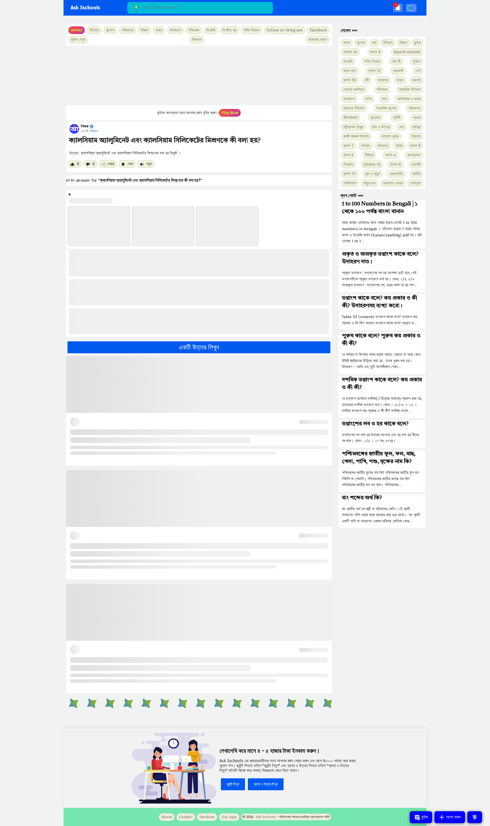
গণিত (368, 98)
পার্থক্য (365, 145)
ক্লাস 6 (395, 164)
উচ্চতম (416, 136)
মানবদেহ (382, 145)
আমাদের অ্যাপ (317, 39)
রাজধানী (398, 70)
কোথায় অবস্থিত (354, 89)
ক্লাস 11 (349, 173)
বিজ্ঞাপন (197, 39)
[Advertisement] (199, 75)
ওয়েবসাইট (396, 173)
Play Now (229, 112)
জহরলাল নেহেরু (393, 183)
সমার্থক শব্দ (350, 52)
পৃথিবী (396, 117)
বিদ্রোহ (348, 164)
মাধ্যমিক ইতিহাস (410, 89)
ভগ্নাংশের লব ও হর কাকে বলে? (375, 424)
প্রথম (417, 117)
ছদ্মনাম (416, 80)
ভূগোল (361, 42)
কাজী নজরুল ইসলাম (356, 136)
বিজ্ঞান (403, 42)
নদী (367, 80)
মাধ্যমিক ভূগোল (386, 108)
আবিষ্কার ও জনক (409, 98)
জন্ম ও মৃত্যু (373, 173)
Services (207, 817)
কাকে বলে (349, 70)
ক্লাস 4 (390, 155)
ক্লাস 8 (415, 145)
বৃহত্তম (375, 117)
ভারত (400, 80)
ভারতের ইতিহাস (353, 108)
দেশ (418, 70)
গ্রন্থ (399, 145)
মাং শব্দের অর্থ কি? (362, 498)
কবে (384, 98)
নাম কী (396, 61)
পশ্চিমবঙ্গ (193, 30)
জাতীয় (417, 173)
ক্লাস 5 (348, 155)
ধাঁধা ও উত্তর (381, 127)
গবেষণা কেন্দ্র (390, 136)
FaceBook (318, 30)
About (166, 817)
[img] (398, 7)
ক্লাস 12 (374, 70)
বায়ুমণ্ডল (369, 183)
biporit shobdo (407, 52)
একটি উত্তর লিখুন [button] (199, 347)
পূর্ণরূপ (417, 61)
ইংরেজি (210, 30)
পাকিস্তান (349, 183)
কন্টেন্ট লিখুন (233, 784)
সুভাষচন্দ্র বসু (372, 164)
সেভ (129, 163)
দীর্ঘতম (369, 155)
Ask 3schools (85, 8)
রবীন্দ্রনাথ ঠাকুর (353, 127)
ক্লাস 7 (348, 145)
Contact (186, 817)
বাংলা (346, 42)
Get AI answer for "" (137, 180)
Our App (229, 817)
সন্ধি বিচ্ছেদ (251, 30)
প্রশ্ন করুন (453, 817)
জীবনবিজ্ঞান (350, 117)
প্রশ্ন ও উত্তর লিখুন (266, 784)
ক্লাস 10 (349, 80)
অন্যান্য (383, 80)
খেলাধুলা (415, 183)
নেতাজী (416, 164)
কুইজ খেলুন (78, 39)
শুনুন (148, 163)
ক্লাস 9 (375, 52)
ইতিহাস (388, 42)
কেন (401, 127)
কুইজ (417, 42)
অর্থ (374, 42)
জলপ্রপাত (414, 155)
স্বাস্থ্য (416, 127)
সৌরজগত (414, 108)
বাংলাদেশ (349, 98)
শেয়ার (110, 163)
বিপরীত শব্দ (229, 30)
